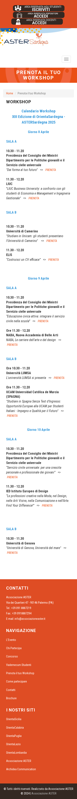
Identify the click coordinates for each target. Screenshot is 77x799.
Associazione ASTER (18, 761)
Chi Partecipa (14, 648)
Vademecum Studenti (18, 665)
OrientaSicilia (13, 719)
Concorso (12, 656)
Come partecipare (16, 681)
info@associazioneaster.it (30, 618)
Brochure (11, 698)
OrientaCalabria (15, 727)
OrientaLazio (13, 744)
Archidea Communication (21, 769)
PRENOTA (50, 170)
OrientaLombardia (16, 752)
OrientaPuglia (14, 736)
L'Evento (11, 640)
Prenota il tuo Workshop (20, 673)
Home (9, 93)
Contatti (10, 690)
